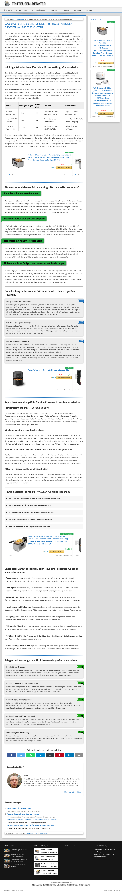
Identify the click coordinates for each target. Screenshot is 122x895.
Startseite (8, 10)
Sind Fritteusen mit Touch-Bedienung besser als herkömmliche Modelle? (32, 820)
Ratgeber (89, 10)
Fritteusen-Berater (29, 3)
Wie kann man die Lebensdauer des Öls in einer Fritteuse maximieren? (31, 825)
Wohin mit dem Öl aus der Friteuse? (19, 808)
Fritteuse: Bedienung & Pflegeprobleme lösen (17, 855)
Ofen (76, 884)
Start (13, 19)
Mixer (54, 884)
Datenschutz (108, 890)
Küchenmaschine (47, 884)
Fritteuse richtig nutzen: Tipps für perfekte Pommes (19, 850)
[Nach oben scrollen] (119, 892)
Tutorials (65, 10)
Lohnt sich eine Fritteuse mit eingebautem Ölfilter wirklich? (29, 526)
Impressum (116, 890)
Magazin (77, 10)
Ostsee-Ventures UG (17, 890)
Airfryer (81, 884)
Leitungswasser (61, 884)
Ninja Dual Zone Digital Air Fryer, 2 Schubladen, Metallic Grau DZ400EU (49, 866)
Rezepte (54, 10)
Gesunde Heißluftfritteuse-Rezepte (18, 865)
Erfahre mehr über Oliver (72, 792)
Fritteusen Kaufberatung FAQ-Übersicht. (37, 833)
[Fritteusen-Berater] (6, 6)
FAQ (27, 19)
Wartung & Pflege (38, 10)
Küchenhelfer (70, 884)
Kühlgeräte (87, 884)
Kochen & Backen (37, 884)
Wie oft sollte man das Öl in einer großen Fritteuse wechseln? (29, 505)
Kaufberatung (21, 10)
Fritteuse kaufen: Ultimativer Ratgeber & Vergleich (19, 860)
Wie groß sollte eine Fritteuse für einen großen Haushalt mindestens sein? (34, 498)
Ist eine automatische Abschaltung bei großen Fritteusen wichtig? (31, 512)
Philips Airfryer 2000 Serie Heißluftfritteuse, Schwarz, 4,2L (48, 370)
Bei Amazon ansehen (64, 167)
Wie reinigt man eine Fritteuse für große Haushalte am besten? (30, 519)
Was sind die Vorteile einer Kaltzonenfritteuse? (23, 814)
